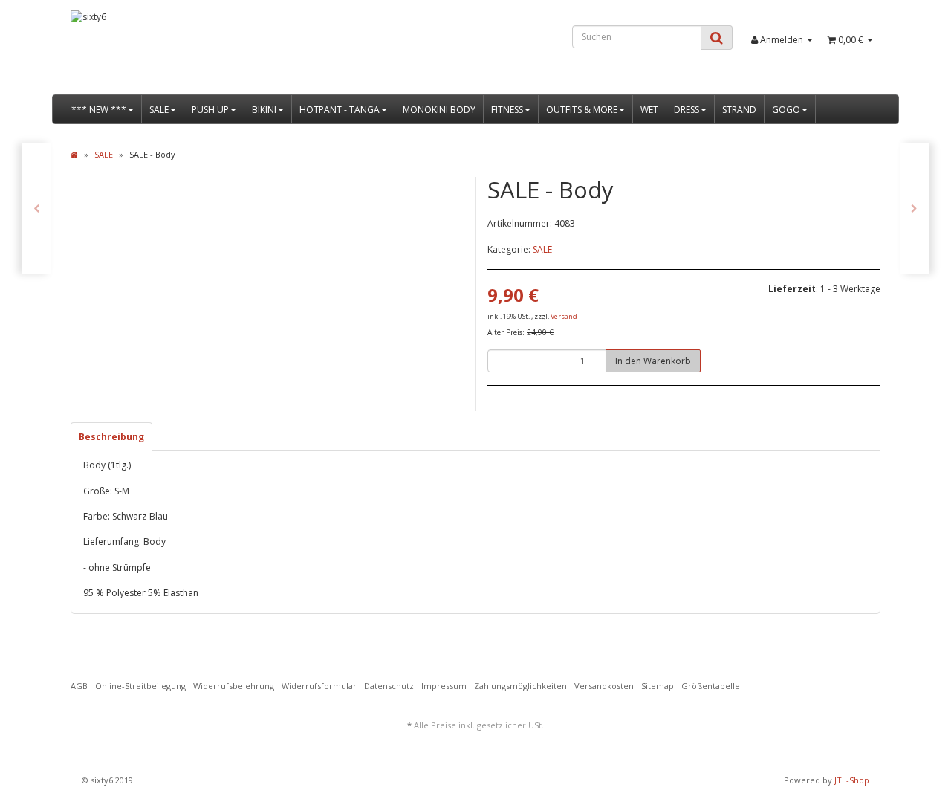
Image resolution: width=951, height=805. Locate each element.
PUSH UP (210, 109)
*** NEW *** (98, 109)
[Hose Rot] (36, 208)
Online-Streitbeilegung (140, 685)
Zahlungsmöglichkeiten (520, 685)
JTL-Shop (851, 780)
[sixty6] (198, 52)
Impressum (444, 685)
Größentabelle (710, 685)
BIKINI (264, 109)
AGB (79, 685)
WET (649, 109)
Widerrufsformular (319, 685)
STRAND (739, 109)
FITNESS (507, 109)
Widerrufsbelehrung (233, 685)
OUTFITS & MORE (581, 109)
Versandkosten (604, 685)
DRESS (686, 109)
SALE (159, 109)
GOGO (786, 109)
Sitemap (657, 685)
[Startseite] (74, 154)
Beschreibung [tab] (111, 436)
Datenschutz (389, 685)
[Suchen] (716, 37)
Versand (564, 316)
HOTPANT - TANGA (339, 109)
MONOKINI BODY (439, 109)
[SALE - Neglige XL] (914, 208)
